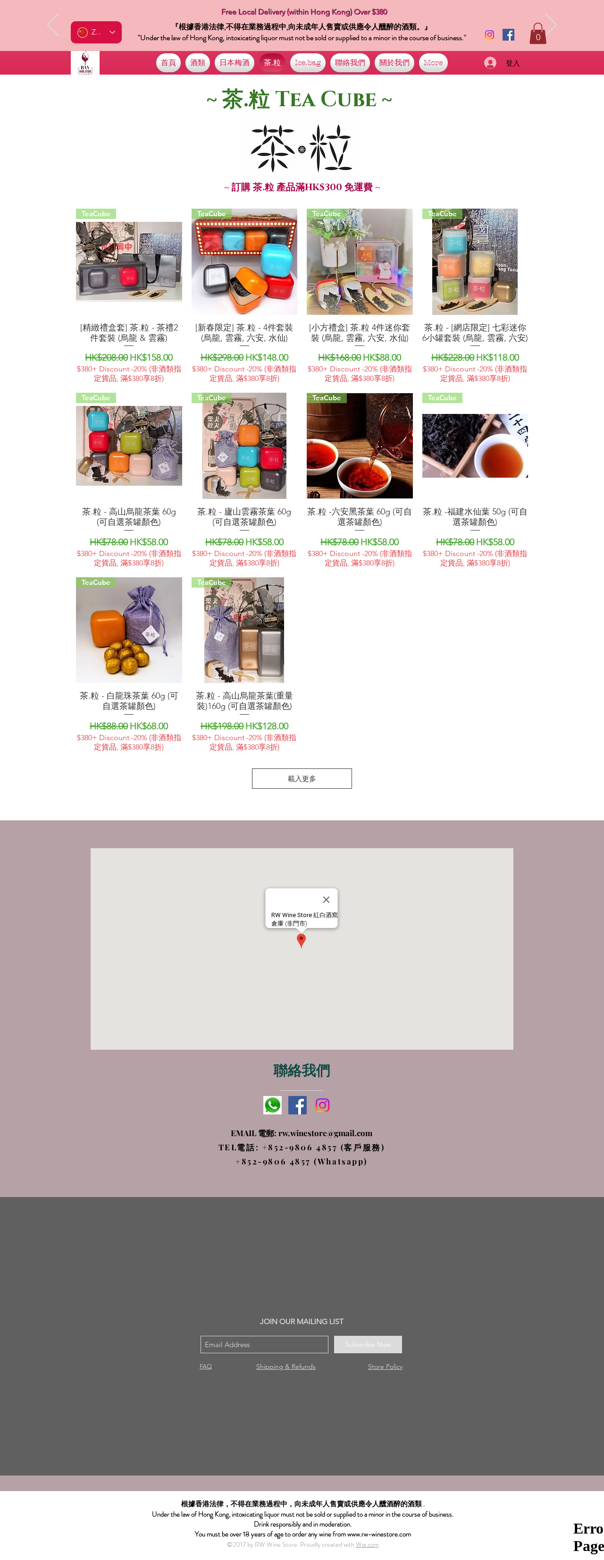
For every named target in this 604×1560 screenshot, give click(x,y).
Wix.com (367, 1544)
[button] (538, 33)
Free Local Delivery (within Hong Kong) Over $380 (304, 12)
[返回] (53, 25)
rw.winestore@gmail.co (321, 1133)
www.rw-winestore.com (379, 1534)
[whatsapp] (272, 1105)
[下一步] (551, 25)
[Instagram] (489, 35)
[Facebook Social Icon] (508, 35)
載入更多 (302, 778)
